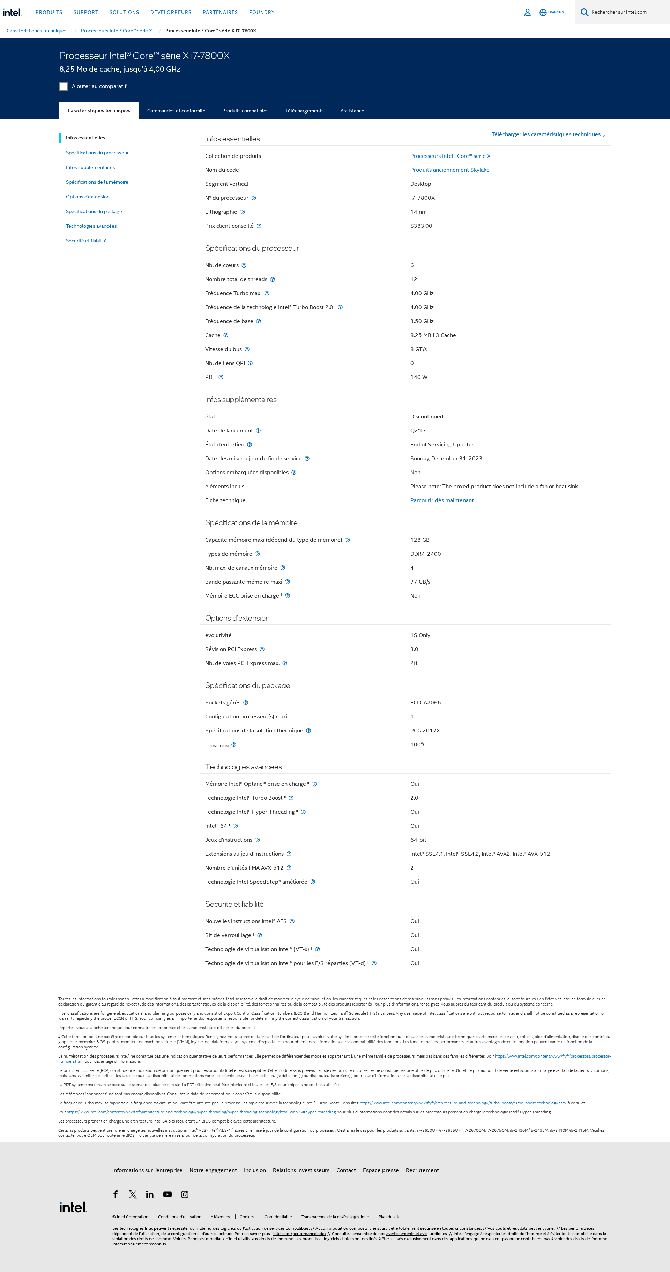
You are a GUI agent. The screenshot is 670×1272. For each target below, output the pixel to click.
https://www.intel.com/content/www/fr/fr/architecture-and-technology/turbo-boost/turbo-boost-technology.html (463, 1103)
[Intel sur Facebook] (115, 1195)
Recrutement (422, 1170)
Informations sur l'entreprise (147, 1170)
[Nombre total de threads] (272, 279)
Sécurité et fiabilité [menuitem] (86, 240)
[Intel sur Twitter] (133, 1195)
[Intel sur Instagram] (185, 1195)
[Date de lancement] (258, 430)
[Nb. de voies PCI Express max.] (285, 663)
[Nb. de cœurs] (244, 265)
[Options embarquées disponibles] (294, 472)
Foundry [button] (262, 12)
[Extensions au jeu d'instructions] (289, 854)
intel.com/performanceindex (299, 1233)
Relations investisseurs (301, 1170)
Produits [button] (49, 12)
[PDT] (221, 377)
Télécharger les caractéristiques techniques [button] (546, 134)
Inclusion (255, 1170)
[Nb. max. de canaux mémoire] (282, 568)
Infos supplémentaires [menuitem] (90, 167)
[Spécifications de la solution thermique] (308, 730)
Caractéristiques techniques (99, 110)
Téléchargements (304, 111)
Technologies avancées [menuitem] (91, 226)
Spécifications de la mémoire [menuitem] (97, 182)
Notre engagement (213, 1170)
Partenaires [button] (220, 12)
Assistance (352, 111)
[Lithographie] (242, 212)
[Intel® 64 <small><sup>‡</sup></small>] (235, 826)
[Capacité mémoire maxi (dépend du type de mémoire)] (347, 540)
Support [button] (86, 12)
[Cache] (226, 335)
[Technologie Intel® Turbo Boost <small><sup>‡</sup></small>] (291, 798)
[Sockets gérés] (246, 703)
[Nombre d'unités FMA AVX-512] (289, 868)
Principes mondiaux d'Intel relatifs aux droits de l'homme (240, 1238)
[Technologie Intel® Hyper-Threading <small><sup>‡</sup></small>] (303, 812)
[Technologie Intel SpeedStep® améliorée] (313, 882)
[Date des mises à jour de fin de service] (307, 458)
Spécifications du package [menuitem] (94, 211)
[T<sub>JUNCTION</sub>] (234, 744)
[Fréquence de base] (258, 321)
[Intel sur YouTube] (167, 1195)
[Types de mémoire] (257, 554)
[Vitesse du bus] (247, 349)
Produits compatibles (245, 111)
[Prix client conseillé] (259, 226)
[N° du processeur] (254, 198)
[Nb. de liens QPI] (250, 363)
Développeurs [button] (171, 12)
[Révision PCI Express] (262, 649)
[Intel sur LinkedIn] (150, 1195)
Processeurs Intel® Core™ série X (450, 156)
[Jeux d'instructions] (257, 840)
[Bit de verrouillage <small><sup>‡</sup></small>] (259, 935)
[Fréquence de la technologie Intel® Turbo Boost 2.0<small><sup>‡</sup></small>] (340, 307)
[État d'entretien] (249, 444)
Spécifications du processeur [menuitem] (97, 152)
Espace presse (381, 1170)
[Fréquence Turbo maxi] (267, 293)
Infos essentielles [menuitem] (85, 137)
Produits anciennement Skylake (450, 170)
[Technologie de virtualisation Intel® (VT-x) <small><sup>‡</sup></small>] (317, 949)
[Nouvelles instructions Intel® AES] (292, 921)
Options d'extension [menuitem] (88, 196)
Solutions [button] (124, 12)
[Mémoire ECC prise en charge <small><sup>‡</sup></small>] (287, 596)
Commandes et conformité (176, 111)
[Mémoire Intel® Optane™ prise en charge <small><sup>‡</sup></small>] (314, 784)
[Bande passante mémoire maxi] (287, 582)
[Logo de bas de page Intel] (73, 1206)
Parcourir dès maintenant (442, 500)
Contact (346, 1170)
